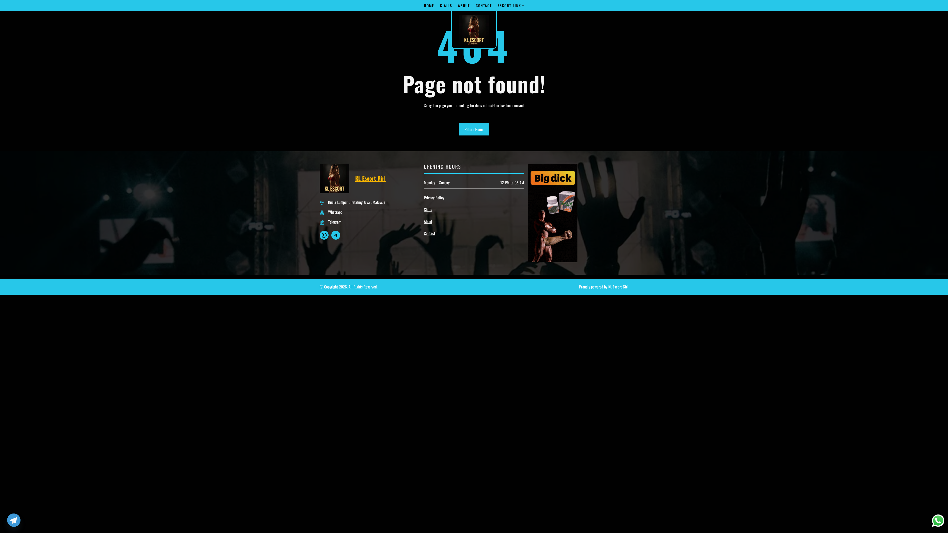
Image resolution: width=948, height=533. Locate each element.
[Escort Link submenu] (523, 5)
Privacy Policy (434, 198)
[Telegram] (13, 520)
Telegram (334, 222)
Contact (429, 233)
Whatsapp (335, 212)
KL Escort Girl (370, 178)
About (428, 221)
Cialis (428, 209)
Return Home (474, 129)
